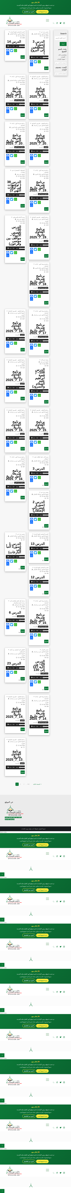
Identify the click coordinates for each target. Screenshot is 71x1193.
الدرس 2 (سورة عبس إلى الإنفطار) (38, 506)
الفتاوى (46, 100)
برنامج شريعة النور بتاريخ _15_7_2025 (39, 618)
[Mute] (20, 46)
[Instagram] (64, 23)
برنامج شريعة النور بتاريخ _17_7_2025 (39, 329)
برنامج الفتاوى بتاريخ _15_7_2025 (39, 426)
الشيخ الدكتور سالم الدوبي (18, 127)
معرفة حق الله (44, 360)
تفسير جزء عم (44, 32)
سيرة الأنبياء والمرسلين (19, 217)
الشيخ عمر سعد (20, 174)
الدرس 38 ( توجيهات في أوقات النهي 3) (14, 186)
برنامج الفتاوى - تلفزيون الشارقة (40, 76)
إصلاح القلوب (20, 616)
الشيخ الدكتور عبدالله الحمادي (17, 80)
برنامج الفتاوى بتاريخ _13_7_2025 (15, 755)
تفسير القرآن (44, 649)
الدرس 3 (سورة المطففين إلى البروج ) (38, 47)
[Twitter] (60, 23)
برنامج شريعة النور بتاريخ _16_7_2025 (15, 475)
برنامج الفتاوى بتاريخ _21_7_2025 (39, 92)
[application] (15, 46)
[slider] (22, 46)
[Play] (8, 46)
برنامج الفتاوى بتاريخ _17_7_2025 (15, 376)
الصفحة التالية (36, 784)
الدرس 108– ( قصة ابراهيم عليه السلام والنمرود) (38, 378)
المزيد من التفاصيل (29, 11)
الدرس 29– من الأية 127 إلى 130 (39, 665)
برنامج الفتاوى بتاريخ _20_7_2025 (39, 139)
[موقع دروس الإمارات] (14, 20)
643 (28, 784)
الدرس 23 (14, 663)
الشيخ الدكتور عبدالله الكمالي (17, 34)
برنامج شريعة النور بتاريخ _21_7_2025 (15, 92)
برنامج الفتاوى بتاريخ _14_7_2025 (15, 712)
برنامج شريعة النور (19, 100)
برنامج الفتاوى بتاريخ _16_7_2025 (15, 426)
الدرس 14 (14, 41)
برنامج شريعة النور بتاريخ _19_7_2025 (39, 186)
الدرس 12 (38, 577)
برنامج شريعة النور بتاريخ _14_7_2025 (39, 714)
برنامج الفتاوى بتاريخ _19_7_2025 (39, 233)
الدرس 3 (39, 468)
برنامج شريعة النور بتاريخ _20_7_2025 (15, 139)
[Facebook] (57, 23)
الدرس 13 (38, 544)
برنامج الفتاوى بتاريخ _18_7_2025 (15, 327)
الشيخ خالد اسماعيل (19, 604)
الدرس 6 (15, 612)
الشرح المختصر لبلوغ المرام (17, 32)
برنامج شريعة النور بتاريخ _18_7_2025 (39, 280)
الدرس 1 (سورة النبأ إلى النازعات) (13, 548)
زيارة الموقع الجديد (42, 11)
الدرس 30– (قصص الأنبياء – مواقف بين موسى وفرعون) (13, 235)
